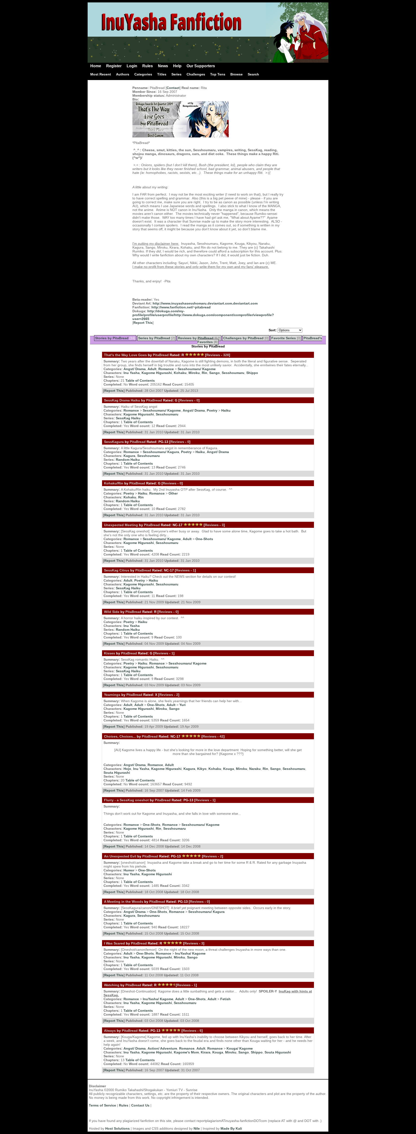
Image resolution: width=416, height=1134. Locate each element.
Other (173, 493)
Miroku (194, 373)
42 (221, 736)
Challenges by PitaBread (243, 338)
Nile (197, 1128)
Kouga (228, 769)
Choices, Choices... (120, 736)
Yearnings (112, 695)
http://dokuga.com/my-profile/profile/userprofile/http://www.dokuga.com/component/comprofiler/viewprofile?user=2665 (203, 315)
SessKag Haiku (128, 418)
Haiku (226, 410)
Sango (214, 373)
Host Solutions (117, 1128)
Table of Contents (140, 380)
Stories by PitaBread (112, 338)
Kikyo (202, 769)
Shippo (252, 373)
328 (226, 355)
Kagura (129, 456)
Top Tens (217, 74)
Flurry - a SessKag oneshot (126, 800)
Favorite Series (283, 338)
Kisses (109, 653)
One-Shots (204, 539)
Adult (152, 369)
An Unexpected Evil (120, 856)
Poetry (212, 410)
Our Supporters (201, 66)
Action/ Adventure (162, 1048)
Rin (204, 373)
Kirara (205, 1052)
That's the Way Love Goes (125, 355)
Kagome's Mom (186, 1052)
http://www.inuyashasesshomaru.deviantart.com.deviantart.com (205, 303)
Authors (122, 74)
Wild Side (111, 612)
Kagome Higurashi (157, 373)
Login (132, 66)
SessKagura (114, 442)
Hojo (127, 769)
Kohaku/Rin (114, 483)
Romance (166, 369)
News (163, 66)
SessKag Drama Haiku (122, 400)
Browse (236, 74)
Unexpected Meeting (121, 525)
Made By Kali (231, 1128)
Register (114, 66)
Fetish (225, 999)
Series (176, 74)
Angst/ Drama (135, 369)
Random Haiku (128, 460)
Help (177, 66)
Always (110, 1030)
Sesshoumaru (233, 373)
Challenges (196, 74)
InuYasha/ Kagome (190, 953)
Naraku (255, 769)
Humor (129, 870)
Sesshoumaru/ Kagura (161, 452)
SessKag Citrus (116, 570)
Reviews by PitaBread (196, 338)
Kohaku (180, 373)
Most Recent (100, 74)
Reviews (213, 355)
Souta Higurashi (117, 772)
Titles (161, 74)
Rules (147, 66)
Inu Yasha (132, 373)
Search (253, 74)
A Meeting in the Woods (123, 901)
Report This (143, 323)
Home (95, 66)
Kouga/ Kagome (240, 1048)
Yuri (182, 705)
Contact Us (140, 1105)
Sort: (273, 330)
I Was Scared (114, 943)
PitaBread (161, 355)
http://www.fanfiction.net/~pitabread (181, 307)
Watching (111, 985)
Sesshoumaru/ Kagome (197, 369)
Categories (143, 74)
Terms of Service (102, 1105)
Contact (173, 88)
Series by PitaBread (154, 338)
